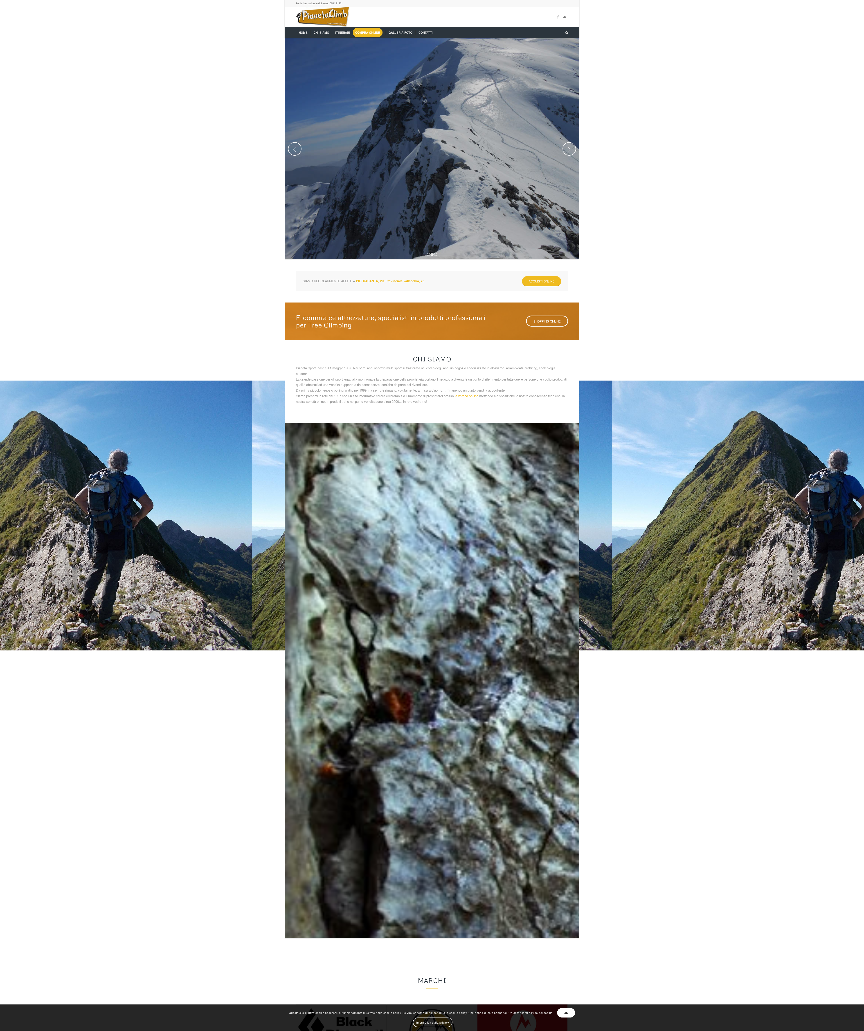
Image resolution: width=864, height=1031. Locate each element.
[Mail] (564, 16)
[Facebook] (558, 16)
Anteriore (295, 149)
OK (566, 1013)
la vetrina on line (466, 395)
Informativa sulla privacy (432, 1022)
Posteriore (569, 149)
